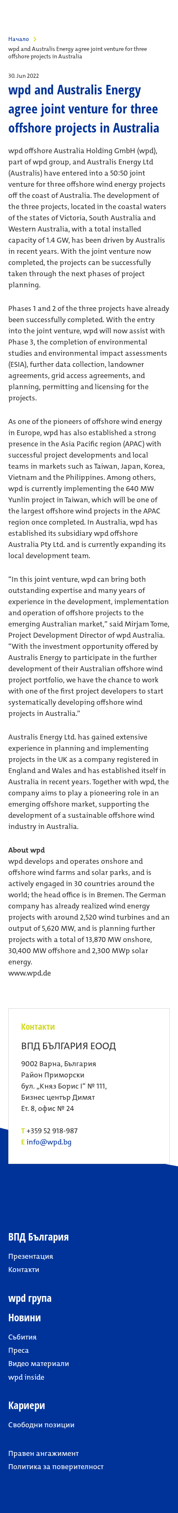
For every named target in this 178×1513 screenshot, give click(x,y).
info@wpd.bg (49, 1142)
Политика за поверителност (55, 1467)
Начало (18, 39)
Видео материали (38, 1363)
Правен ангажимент (43, 1453)
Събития (22, 1337)
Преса (18, 1350)
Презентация (30, 1256)
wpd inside (26, 1377)
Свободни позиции (41, 1425)
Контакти (23, 1269)
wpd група (30, 1297)
